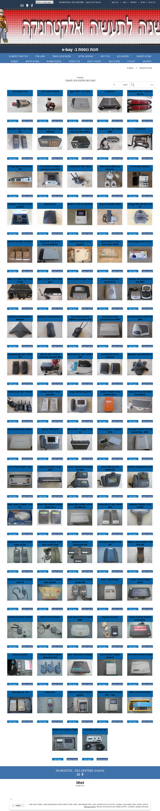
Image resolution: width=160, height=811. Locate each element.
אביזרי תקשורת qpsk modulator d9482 (110, 243)
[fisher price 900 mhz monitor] (109, 186)
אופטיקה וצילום (85, 56)
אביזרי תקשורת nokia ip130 (80, 279)
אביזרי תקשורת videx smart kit (20, 506)
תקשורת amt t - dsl (110, 579)
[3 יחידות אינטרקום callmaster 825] (79, 562)
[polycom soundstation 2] (49, 337)
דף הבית (151, 2)
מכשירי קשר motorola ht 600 (110, 506)
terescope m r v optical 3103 (110, 430)
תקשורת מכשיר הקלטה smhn (140, 581)
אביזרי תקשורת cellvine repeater (80, 243)
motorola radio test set (95, 729)
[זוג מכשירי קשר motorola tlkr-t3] (139, 111)
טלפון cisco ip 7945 (50, 429)
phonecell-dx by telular (20, 429)
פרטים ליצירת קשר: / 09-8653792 (80, 2)
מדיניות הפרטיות (90, 806)
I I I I (133, 2)
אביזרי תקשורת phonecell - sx (80, 430)
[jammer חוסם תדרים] (139, 186)
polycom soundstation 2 (50, 316)
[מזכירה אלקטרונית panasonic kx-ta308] (109, 337)
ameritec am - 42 (20, 692)
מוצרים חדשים (32, 61)
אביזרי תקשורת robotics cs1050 (140, 506)
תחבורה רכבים (94, 61)
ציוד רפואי (105, 56)
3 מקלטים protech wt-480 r (20, 241)
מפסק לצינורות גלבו (50, 91)
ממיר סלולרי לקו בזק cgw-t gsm (50, 280)
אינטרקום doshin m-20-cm (80, 204)
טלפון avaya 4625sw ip (80, 391)
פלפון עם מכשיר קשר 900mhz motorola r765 (80, 318)
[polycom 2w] (49, 224)
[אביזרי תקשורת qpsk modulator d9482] (109, 262)
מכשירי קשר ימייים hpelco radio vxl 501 (20, 543)
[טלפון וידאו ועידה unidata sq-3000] (19, 224)
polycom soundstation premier (20, 318)
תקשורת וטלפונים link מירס (140, 654)
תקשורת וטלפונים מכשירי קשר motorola (50, 656)
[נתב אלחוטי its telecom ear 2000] (139, 337)
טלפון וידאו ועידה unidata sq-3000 (20, 205)
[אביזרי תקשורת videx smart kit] (19, 524)
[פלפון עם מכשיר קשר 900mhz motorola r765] (79, 337)
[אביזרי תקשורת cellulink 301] (109, 562)
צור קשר (114, 2)
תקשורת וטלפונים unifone (20, 617)
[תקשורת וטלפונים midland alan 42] (19, 599)
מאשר (18, 805)
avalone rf (110, 91)
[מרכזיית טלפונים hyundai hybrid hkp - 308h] (139, 449)
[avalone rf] (109, 111)
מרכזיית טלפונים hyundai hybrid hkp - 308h (140, 430)
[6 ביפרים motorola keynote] (109, 374)
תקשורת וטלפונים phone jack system (50, 581)
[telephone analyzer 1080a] (64, 750)
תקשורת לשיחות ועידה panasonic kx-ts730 (50, 168)
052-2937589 (78, 2)
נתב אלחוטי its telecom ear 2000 (140, 318)
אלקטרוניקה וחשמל (61, 56)
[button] (132, 121)
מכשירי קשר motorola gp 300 (20, 355)
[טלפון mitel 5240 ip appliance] (109, 487)
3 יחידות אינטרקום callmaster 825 (80, 543)
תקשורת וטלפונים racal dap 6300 (80, 618)
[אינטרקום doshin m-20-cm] (79, 224)
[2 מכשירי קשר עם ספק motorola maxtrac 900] (49, 374)
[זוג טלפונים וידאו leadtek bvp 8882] (139, 299)
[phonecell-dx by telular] (19, 449)
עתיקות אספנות (53, 61)
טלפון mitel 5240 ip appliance (110, 468)
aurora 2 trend (20, 654)
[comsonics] (49, 712)
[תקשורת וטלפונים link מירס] (139, 675)
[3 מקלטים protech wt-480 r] (19, 262)
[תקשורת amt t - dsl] (109, 599)
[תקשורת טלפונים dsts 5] (139, 712)
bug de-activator (110, 617)
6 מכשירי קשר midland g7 (20, 391)
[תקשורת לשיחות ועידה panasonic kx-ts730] (49, 186)
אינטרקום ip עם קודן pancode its (110, 280)
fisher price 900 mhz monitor (110, 168)
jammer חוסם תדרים (140, 166)
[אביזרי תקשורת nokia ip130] (79, 299)
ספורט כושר (114, 61)
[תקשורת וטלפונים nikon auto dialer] (139, 637)
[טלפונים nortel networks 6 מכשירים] (79, 487)
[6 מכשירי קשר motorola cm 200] (79, 374)
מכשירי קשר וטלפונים (86, 80)
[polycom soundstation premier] (19, 337)
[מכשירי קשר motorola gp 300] (19, 374)
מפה (124, 2)
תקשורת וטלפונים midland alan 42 (20, 581)
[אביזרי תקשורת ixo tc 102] (19, 487)
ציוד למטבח (74, 61)
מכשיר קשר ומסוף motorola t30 (20, 130)
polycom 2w (50, 204)
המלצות (133, 2)
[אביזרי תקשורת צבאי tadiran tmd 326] (139, 562)
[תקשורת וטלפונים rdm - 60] (79, 675)
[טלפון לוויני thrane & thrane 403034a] (49, 262)
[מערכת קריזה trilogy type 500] (19, 186)
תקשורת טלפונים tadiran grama (80, 693)
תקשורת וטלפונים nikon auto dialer (140, 618)
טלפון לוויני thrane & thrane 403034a (50, 243)
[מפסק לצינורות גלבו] (49, 111)
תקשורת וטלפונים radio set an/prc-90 (80, 581)
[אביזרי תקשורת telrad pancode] (49, 412)
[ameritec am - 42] (19, 712)
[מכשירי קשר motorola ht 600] (109, 524)
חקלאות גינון (123, 56)
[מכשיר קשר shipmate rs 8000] (109, 149)
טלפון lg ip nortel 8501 (110, 204)
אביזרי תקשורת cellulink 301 (110, 543)
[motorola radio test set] (94, 750)
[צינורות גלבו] (139, 149)
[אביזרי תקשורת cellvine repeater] (79, 262)
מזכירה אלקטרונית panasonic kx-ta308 (110, 318)
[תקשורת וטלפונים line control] (109, 675)
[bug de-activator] (109, 637)
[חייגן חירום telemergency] (139, 262)
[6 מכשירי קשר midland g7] (19, 412)
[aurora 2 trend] (19, 675)
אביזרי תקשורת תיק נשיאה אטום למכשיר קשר (50, 543)
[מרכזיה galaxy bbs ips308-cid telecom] (79, 524)
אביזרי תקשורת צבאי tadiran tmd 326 (140, 543)
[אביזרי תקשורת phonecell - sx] (79, 449)
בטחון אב (147, 61)
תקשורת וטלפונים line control (110, 656)
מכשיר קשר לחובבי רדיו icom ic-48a (20, 280)
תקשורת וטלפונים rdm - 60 (80, 654)
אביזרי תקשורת (71, 80)
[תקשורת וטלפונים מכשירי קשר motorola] (49, 675)
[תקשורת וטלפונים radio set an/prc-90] (79, 599)
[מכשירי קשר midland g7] (79, 186)
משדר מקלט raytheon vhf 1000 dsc (50, 130)
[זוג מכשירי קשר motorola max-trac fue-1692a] (79, 149)
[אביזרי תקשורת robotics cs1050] (139, 524)
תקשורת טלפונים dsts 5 (140, 692)
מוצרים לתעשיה (143, 56)
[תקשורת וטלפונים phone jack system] (49, 599)
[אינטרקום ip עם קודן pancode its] (109, 299)
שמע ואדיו (40, 56)
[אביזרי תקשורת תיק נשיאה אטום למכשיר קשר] (49, 562)
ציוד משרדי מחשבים (18, 56)
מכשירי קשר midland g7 (80, 166)
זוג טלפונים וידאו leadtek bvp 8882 (140, 280)
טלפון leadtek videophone (140, 466)
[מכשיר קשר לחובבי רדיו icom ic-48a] (19, 299)
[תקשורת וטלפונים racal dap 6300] (79, 637)
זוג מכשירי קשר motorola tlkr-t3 (140, 92)
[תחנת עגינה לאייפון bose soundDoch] (139, 412)
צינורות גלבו (140, 129)
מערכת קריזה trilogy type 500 (20, 168)
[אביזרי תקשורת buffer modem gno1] (109, 412)
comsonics (50, 692)
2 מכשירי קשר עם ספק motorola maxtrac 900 (50, 355)
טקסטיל (14, 61)
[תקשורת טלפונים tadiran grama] (79, 712)
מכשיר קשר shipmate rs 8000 (110, 130)
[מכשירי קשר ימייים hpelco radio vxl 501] (19, 562)
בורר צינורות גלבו (20, 91)
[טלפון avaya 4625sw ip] (79, 412)
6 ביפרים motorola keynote (110, 355)
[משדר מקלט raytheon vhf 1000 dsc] (49, 149)
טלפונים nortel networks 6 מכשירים (80, 468)
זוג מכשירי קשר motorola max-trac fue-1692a (80, 130)
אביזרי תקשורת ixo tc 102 (20, 466)
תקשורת (131, 61)
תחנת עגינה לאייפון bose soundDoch (140, 393)
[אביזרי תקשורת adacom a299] (49, 487)
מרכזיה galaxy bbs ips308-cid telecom (80, 506)
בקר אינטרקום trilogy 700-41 (140, 205)
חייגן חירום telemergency (140, 241)
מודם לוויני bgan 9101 (80, 91)
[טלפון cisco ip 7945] (49, 449)
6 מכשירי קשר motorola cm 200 (80, 355)
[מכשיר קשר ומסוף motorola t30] (19, 149)
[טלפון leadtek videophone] (139, 487)
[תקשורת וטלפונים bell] (49, 637)
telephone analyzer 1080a (65, 729)
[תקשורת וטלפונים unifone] (19, 637)
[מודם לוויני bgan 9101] (79, 111)
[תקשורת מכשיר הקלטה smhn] (139, 599)
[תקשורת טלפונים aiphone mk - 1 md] (109, 712)
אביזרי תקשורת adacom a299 (50, 468)
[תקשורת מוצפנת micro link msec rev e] (49, 524)
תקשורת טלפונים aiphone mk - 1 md (110, 693)
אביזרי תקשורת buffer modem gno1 (110, 393)
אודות (142, 2)
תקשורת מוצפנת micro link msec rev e (50, 506)
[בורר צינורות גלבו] (19, 111)
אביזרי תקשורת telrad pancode (50, 393)
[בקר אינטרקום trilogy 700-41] (139, 224)
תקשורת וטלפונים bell (50, 617)
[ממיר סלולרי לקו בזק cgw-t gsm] (49, 299)
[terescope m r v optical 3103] (109, 449)
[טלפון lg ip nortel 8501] (109, 224)
